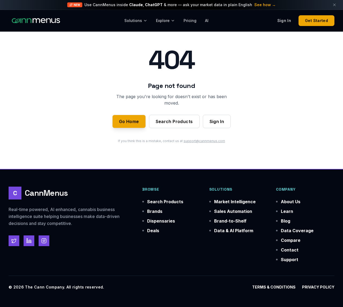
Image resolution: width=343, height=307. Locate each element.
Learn (287, 211)
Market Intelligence (235, 201)
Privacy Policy (318, 287)
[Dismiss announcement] (334, 5)
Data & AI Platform (233, 230)
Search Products (174, 121)
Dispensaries (161, 221)
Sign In (217, 121)
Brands (154, 211)
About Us (290, 201)
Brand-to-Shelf (230, 221)
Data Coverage (297, 230)
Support (289, 259)
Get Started (316, 20)
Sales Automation (233, 211)
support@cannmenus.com (204, 141)
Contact (290, 250)
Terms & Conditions (274, 287)
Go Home (129, 121)
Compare (290, 240)
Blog (285, 221)
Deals (153, 230)
